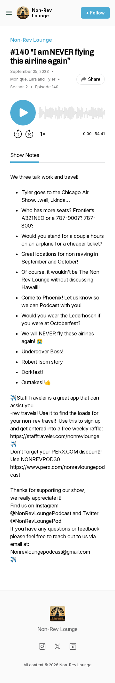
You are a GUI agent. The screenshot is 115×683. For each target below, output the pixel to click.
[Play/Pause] (23, 112)
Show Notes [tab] (24, 155)
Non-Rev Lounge (42, 13)
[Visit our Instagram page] (42, 646)
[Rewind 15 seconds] (17, 133)
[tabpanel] (57, 371)
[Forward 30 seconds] (29, 133)
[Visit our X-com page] (57, 646)
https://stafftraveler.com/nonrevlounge (54, 436)
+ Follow (95, 12)
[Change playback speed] (42, 133)
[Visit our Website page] (73, 646)
